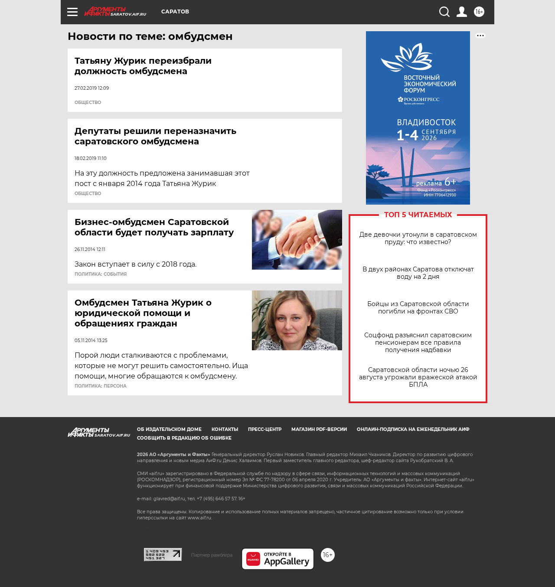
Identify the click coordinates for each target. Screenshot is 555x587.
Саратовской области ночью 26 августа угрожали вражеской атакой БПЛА (418, 377)
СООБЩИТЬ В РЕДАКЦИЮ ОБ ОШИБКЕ (184, 438)
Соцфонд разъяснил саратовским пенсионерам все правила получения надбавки (418, 343)
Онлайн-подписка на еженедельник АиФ (413, 429)
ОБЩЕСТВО (88, 103)
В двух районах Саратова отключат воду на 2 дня (418, 273)
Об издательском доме (169, 429)
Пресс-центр (264, 429)
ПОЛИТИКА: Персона (101, 386)
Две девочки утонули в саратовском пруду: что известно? (418, 238)
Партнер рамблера (211, 555)
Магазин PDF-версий (319, 429)
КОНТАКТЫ (225, 429)
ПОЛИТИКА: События (101, 274)
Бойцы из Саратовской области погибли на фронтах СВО (418, 307)
